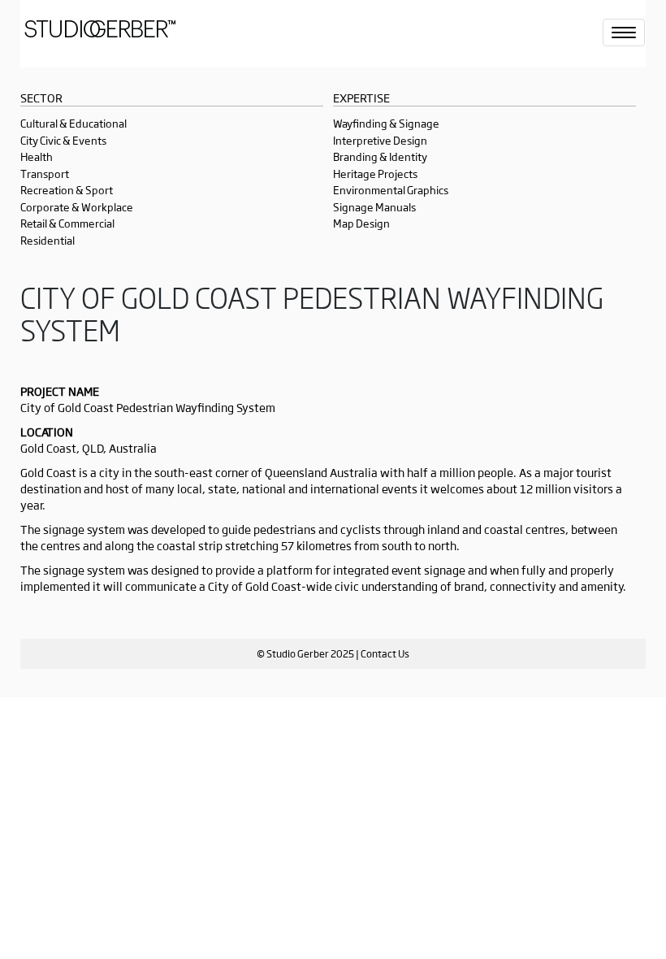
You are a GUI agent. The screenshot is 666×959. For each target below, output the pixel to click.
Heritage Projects (375, 173)
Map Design (361, 223)
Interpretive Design (380, 140)
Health (36, 156)
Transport (44, 173)
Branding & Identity (380, 156)
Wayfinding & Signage (386, 123)
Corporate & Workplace (76, 207)
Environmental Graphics (390, 189)
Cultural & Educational (73, 123)
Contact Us (385, 653)
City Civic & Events (63, 140)
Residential (47, 240)
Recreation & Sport (66, 189)
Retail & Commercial (67, 223)
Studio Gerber (126, 34)
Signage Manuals (374, 207)
